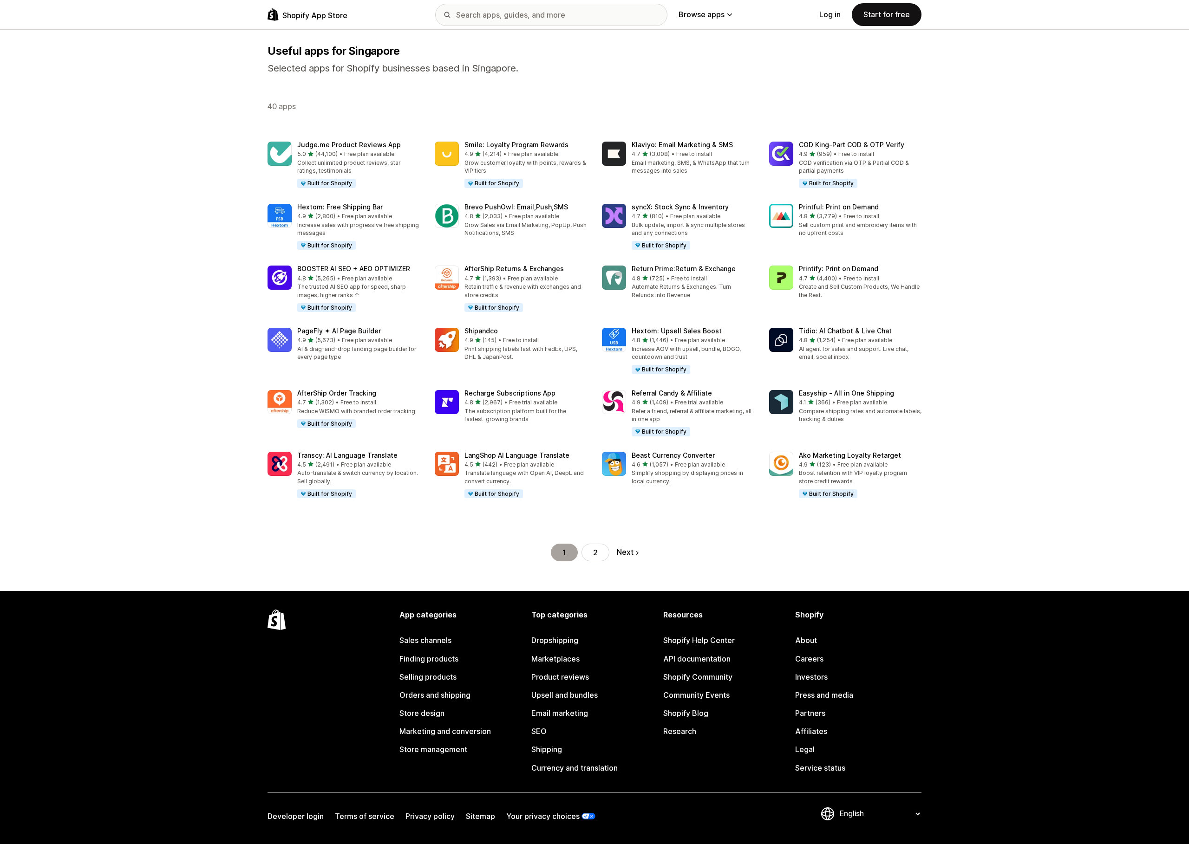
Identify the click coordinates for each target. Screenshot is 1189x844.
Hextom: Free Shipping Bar (340, 207)
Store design (421, 713)
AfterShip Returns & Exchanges (514, 269)
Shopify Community (697, 677)
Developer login (296, 816)
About (806, 640)
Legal (805, 749)
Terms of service (364, 816)
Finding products (428, 658)
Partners (810, 713)
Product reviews (560, 677)
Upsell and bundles (564, 695)
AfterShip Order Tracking (336, 393)
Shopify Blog (685, 713)
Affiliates (811, 731)
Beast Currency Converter (673, 455)
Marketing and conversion (445, 731)
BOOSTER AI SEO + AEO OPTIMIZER (353, 269)
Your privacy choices (543, 816)
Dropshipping (554, 640)
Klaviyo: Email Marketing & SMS (682, 145)
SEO (539, 731)
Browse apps (702, 14)
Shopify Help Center (699, 640)
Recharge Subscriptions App (509, 393)
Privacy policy (430, 816)
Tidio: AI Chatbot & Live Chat (845, 331)
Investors (811, 677)
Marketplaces (555, 658)
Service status (820, 768)
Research (679, 731)
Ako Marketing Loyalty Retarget (850, 455)
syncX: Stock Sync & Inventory (680, 207)
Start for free (886, 14)
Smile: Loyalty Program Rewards (516, 145)
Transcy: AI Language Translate (347, 455)
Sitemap (480, 816)
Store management (433, 749)
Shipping (546, 749)
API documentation (697, 658)
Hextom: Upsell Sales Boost (677, 331)
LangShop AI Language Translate (516, 455)
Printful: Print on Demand (839, 207)
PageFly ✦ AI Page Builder (339, 331)
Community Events (696, 695)
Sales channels (425, 640)
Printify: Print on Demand (838, 269)
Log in (830, 14)
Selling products (428, 677)
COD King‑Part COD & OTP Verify (851, 145)
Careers (809, 658)
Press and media (824, 695)
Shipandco (481, 331)
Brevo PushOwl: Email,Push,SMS (516, 207)
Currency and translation (574, 768)
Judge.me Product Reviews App (349, 145)
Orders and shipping (434, 695)
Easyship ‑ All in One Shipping (846, 393)
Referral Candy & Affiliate (672, 393)
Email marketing (559, 713)
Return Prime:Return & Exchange (684, 269)
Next (625, 552)
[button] (344, 165)
